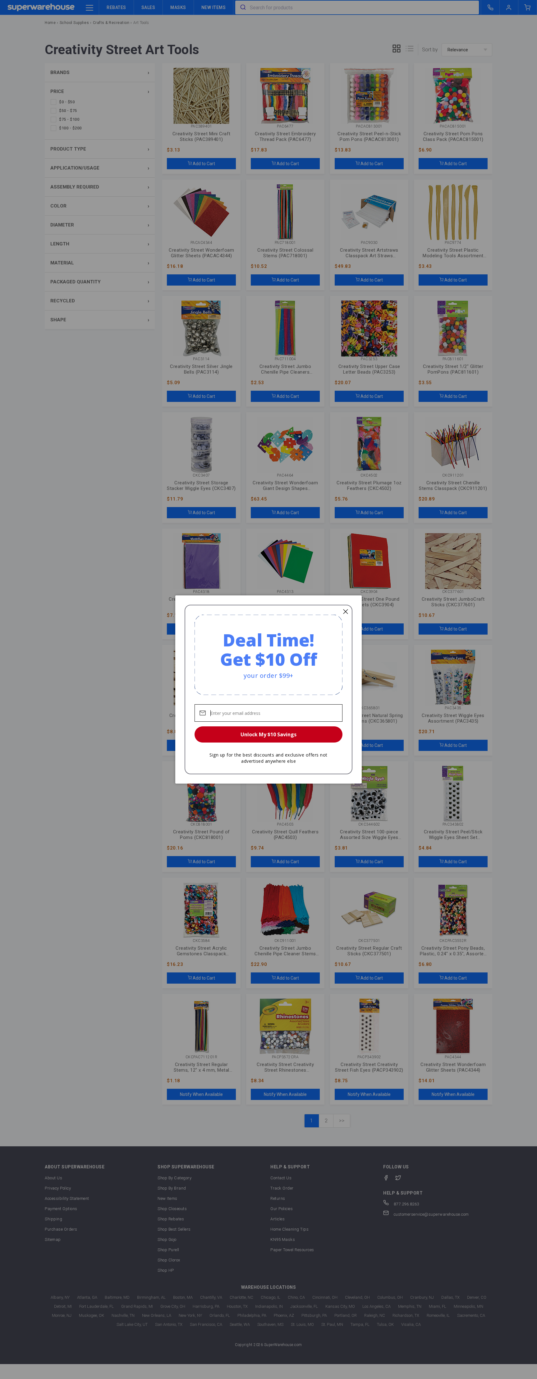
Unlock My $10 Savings (268, 734)
